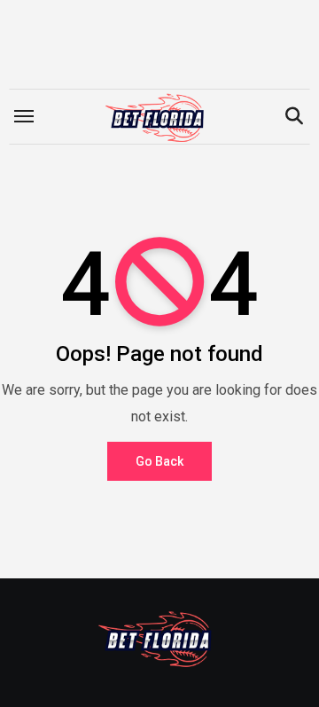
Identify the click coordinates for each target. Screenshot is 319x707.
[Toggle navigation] (24, 116)
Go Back (159, 461)
